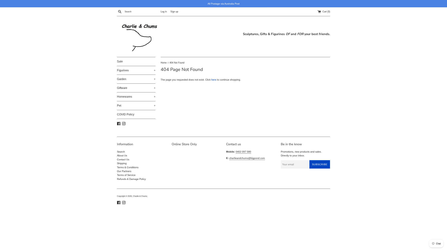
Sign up (174, 11)
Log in (164, 11)
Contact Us (123, 159)
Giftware (136, 87)
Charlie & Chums (140, 196)
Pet (136, 105)
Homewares (136, 96)
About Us (122, 155)
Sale (120, 61)
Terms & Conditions (127, 167)
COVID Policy (125, 114)
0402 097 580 (243, 151)
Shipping (122, 163)
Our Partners (124, 171)
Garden (136, 79)
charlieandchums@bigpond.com (247, 158)
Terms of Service (126, 175)
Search (121, 151)
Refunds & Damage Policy (131, 179)
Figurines (136, 70)
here (213, 79)
